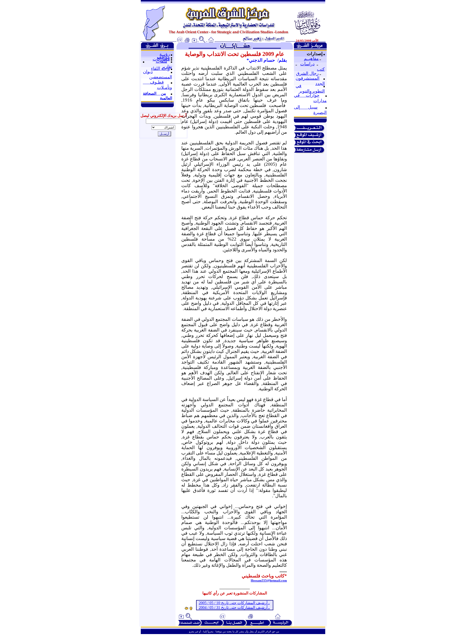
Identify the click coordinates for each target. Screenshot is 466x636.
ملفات (161, 61)
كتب (321, 69)
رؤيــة (164, 54)
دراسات (307, 63)
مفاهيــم (311, 58)
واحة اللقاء (160, 68)
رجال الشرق (307, 73)
